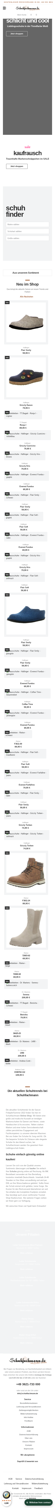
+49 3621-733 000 (28, 1384)
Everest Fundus (27, 486)
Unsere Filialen (28, 1442)
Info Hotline (28, 1417)
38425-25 (17, 1033)
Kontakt (28, 1445)
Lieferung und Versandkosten (28, 1407)
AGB (29, 1431)
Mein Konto (21, 15)
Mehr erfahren (26, 1253)
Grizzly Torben (25, 825)
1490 (22, 1053)
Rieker (18, 741)
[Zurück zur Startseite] (27, 8)
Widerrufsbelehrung (28, 1414)
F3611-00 (18, 744)
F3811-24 (26, 901)
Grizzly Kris (24, 466)
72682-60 (17, 974)
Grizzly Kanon (26, 405)
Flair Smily (26, 350)
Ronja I (23, 425)
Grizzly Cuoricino (27, 446)
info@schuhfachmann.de (27, 1393)
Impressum (28, 1449)
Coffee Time (27, 704)
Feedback (28, 1421)
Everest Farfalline (27, 785)
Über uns (28, 1438)
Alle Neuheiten (26, 297)
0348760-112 (19, 1072)
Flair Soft (24, 527)
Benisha (24, 1015)
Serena (26, 995)
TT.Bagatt (23, 422)
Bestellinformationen (28, 1403)
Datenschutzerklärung (28, 1435)
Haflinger (26, 347)
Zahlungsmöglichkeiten (28, 1410)
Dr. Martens (26, 992)
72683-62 (26, 956)
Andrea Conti (19, 1069)
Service (19, 1479)
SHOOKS (32, 1498)
